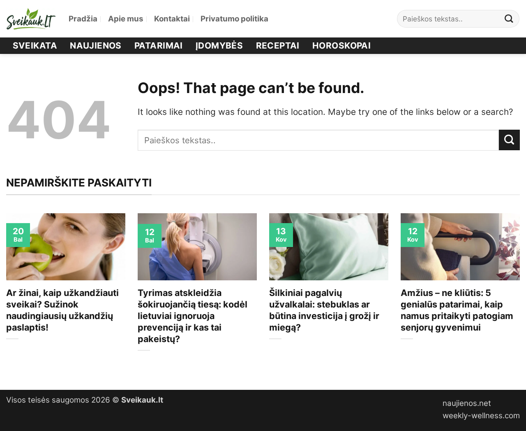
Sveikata (35, 45)
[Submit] (509, 19)
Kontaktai (172, 18)
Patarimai (158, 45)
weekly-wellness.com (481, 415)
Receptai (278, 45)
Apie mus (125, 18)
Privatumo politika (234, 18)
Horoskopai (341, 45)
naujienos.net (467, 403)
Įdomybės (219, 45)
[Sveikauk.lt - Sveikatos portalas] (31, 18)
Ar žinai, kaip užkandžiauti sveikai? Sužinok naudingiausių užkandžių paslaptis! (62, 310)
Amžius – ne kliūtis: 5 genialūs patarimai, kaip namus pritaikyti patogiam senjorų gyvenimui (457, 310)
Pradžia (83, 18)
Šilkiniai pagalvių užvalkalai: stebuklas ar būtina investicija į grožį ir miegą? (324, 310)
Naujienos (96, 45)
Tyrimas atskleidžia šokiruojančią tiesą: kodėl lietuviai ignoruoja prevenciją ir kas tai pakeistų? (192, 315)
